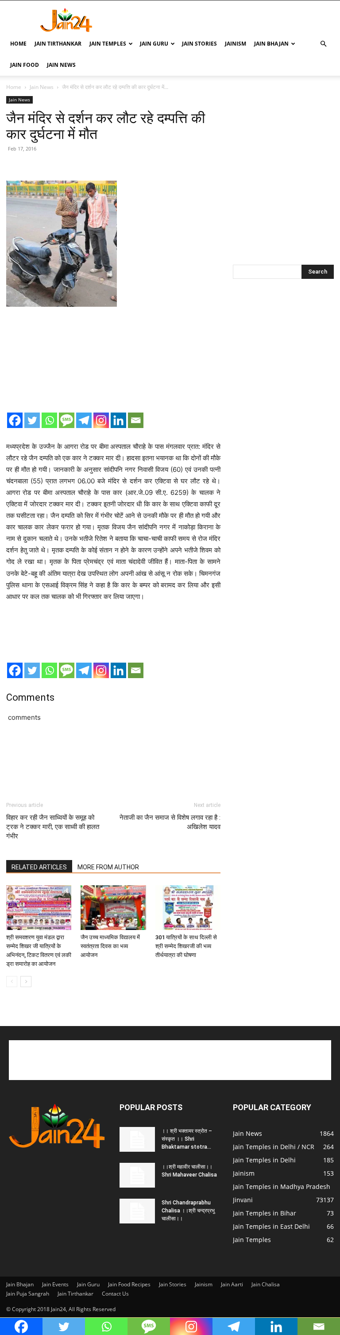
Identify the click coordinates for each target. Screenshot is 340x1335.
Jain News (61, 65)
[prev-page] (11, 981)
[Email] (135, 420)
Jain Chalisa (265, 1284)
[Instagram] (101, 420)
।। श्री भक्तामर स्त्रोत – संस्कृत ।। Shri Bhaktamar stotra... (187, 1139)
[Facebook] (15, 420)
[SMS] (66, 420)
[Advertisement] (229, 20)
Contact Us (115, 1293)
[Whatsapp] (49, 420)
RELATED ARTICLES (39, 867)
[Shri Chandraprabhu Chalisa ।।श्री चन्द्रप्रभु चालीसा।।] (137, 1211)
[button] (323, 44)
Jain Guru (154, 43)
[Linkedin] (118, 420)
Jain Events (55, 1284)
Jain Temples (107, 43)
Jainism (235, 43)
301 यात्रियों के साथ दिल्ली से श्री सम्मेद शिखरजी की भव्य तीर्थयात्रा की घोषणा (186, 946)
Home (18, 43)
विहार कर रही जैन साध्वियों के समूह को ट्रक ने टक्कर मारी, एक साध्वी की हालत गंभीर (52, 827)
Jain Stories (199, 43)
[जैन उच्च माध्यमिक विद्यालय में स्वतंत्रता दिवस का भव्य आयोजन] (113, 907)
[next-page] (25, 981)
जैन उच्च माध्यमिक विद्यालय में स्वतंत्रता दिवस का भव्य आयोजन (110, 946)
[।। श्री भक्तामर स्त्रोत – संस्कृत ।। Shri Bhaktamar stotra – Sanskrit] (137, 1139)
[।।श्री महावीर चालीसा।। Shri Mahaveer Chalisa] (137, 1175)
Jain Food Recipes (129, 1284)
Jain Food (24, 65)
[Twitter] (32, 420)
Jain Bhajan (271, 43)
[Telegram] (84, 420)
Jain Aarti (232, 1284)
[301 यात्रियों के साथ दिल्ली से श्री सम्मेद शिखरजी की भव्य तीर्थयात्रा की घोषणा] (187, 907)
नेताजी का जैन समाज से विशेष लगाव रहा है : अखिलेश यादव (170, 822)
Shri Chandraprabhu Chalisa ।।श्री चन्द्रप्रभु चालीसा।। (188, 1211)
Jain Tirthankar (58, 43)
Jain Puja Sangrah (27, 1293)
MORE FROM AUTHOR (108, 867)
